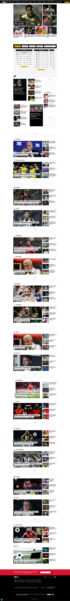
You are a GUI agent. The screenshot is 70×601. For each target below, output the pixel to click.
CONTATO (23, 581)
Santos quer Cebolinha (51, 0)
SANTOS (48, 2)
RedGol (33, 581)
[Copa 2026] (56, 139)
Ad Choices (36, 587)
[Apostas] (56, 546)
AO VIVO (52, 2)
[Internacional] (56, 525)
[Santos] (56, 208)
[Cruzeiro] (56, 353)
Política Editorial (31, 587)
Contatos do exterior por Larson (43, 0)
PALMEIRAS (44, 2)
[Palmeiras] (56, 284)
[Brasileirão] (56, 257)
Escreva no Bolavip (28, 581)
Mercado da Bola (24, 2)
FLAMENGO (30, 2)
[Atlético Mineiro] (56, 449)
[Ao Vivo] (56, 401)
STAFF (20, 581)
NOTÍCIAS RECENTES (11, 2)
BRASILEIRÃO (18, 2)
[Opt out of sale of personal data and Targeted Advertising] (2, 600)
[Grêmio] (56, 332)
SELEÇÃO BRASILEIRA (58, 2)
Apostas (34, 2)
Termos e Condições (17, 587)
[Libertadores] (56, 236)
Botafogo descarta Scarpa (34, 0)
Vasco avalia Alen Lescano (8, 0)
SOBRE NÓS (16, 581)
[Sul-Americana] (56, 380)
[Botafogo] (56, 477)
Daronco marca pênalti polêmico (16, 0)
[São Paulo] (56, 428)
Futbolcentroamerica (38, 581)
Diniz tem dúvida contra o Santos (26, 0)
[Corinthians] (56, 305)
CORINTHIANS (39, 2)
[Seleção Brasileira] (56, 160)
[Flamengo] (56, 187)
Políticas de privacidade (25, 587)
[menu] (1, 2)
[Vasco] (56, 498)
